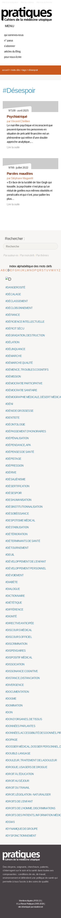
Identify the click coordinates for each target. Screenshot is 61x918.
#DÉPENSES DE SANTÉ (19, 451)
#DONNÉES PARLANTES (20, 726)
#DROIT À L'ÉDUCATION (19, 774)
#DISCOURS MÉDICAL (18, 630)
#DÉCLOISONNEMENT (19, 308)
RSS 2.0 (37, 900)
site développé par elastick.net (30, 907)
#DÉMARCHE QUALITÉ (19, 362)
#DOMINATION (14, 705)
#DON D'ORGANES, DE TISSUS (23, 719)
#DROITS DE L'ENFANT (19, 801)
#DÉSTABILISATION (17, 527)
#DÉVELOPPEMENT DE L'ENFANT (25, 561)
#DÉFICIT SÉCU (14, 328)
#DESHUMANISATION (18, 499)
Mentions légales (26, 900)
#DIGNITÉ (11, 616)
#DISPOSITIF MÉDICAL (18, 657)
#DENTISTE (12, 417)
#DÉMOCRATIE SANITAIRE (21, 390)
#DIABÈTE (11, 582)
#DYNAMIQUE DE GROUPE (21, 828)
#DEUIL (9, 554)
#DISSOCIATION (15, 664)
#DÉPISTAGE (13, 458)
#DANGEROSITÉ (15, 287)
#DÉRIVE (10, 472)
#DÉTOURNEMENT (17, 547)
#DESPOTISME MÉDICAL (20, 520)
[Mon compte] (48, 25)
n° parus (8, 40)
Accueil (5, 70)
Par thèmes (42, 255)
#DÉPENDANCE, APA (18, 445)
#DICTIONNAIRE (15, 595)
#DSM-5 (10, 822)
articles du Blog (12, 51)
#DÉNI (9, 403)
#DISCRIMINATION (16, 643)
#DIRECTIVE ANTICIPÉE (19, 623)
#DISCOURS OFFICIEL (18, 636)
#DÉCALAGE (13, 294)
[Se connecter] (54, 25)
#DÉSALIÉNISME (15, 479)
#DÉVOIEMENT (14, 575)
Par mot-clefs (27, 255)
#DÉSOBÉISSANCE (17, 513)
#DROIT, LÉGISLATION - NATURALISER (28, 794)
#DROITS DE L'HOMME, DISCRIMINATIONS (30, 808)
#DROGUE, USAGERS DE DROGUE (26, 767)
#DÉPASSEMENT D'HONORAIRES (25, 431)
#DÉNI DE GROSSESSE (19, 410)
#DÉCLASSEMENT (16, 301)
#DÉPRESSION (14, 465)
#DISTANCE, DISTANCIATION (22, 678)
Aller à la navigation (10, 2)
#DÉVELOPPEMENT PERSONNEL (25, 568)
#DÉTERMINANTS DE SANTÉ (22, 541)
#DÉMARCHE (13, 355)
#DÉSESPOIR (13, 493)
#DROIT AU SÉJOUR (17, 780)
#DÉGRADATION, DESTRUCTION (25, 335)
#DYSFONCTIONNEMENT (20, 835)
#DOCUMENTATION (17, 691)
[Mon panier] (43, 25)
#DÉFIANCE (12, 314)
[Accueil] (27, 14)
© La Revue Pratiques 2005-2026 (30, 904)
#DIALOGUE (12, 588)
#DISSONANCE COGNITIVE (21, 671)
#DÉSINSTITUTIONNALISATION (24, 506)
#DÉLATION (12, 342)
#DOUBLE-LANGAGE (17, 753)
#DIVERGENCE (14, 684)
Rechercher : (15, 238)
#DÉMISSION (13, 376)
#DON (9, 712)
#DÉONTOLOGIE (15, 424)
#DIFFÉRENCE (14, 609)
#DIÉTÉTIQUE (13, 602)
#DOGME (10, 698)
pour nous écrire (12, 57)
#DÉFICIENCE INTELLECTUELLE (24, 321)
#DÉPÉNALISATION (17, 438)
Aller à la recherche (44, 2)
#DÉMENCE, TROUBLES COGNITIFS (26, 369)
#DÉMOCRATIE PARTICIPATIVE (23, 383)
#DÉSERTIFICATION (17, 486)
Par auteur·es (10, 255)
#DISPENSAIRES (15, 650)
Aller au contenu (27, 2)
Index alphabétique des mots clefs (30, 266)
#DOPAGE (11, 739)
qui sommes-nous (13, 35)
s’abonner (9, 46)
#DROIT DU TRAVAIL (17, 787)
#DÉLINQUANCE (15, 349)
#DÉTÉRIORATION (16, 534)
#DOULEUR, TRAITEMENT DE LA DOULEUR (31, 760)
